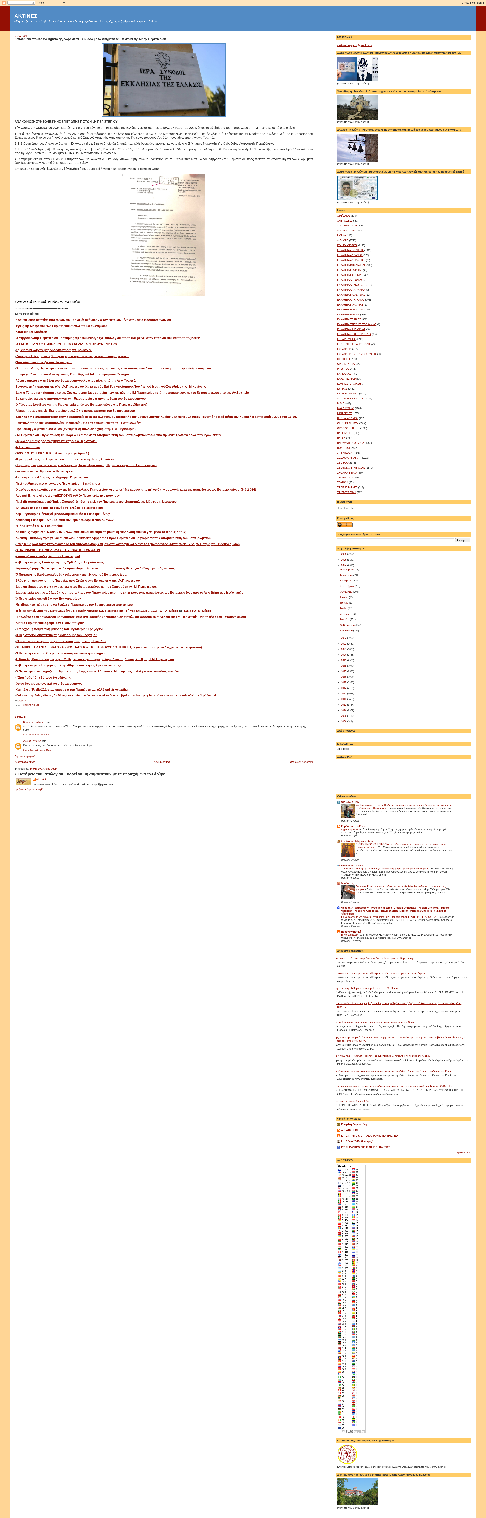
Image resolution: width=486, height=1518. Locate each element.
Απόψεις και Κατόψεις (31, 331)
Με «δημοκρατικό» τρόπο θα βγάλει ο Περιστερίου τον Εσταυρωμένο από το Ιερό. (74, 604)
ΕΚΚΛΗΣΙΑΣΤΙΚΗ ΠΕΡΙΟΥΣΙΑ (354, 334)
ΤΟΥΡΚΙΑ (342, 482)
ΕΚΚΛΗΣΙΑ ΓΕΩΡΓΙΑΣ (349, 270)
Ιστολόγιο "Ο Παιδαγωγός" (357, 1141)
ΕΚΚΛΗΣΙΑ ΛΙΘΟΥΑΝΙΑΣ (351, 289)
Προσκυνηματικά (351, 931)
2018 (344, 665)
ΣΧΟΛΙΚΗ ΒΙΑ (345, 477)
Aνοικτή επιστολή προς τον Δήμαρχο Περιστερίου (52, 477)
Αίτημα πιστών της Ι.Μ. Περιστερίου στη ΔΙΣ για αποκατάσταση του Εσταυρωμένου (75, 410)
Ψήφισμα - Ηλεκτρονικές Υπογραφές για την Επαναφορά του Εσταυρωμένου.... (72, 356)
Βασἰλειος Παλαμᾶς (34, 722)
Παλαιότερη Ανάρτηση (301, 761)
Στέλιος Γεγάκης (32, 741)
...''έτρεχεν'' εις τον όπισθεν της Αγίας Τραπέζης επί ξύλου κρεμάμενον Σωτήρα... (73, 374)
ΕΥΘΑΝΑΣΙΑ (344, 349)
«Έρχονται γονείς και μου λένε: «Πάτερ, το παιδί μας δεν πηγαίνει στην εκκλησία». (380, 973)
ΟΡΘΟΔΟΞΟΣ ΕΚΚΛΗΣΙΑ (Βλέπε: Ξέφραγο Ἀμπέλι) (52, 453)
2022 (344, 643)
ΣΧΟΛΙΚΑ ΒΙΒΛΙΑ (347, 472)
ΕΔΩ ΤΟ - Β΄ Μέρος (197, 610)
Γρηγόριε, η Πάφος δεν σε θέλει (351, 1101)
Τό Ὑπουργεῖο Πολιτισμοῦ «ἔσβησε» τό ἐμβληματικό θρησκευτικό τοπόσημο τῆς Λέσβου (382, 1055)
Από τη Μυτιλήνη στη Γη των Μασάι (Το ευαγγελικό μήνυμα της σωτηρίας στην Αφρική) (385, 868)
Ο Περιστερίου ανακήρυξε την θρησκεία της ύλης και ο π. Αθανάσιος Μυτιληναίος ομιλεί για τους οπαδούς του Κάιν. (98, 671)
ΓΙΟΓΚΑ (341, 235)
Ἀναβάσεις (347, 883)
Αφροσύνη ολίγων (350, 829)
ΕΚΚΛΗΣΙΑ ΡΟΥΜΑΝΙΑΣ (351, 309)
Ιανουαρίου (346, 630)
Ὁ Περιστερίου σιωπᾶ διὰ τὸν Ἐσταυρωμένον (48, 598)
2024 (344, 565)
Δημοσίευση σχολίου (26, 756)
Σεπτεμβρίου (347, 586)
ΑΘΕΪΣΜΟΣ (343, 215)
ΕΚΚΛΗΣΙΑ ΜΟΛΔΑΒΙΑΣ (351, 294)
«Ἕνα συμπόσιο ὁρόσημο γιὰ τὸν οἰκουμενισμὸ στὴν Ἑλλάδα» (61, 641)
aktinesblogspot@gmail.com (354, 45)
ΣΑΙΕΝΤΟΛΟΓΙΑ (346, 452)
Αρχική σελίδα (162, 761)
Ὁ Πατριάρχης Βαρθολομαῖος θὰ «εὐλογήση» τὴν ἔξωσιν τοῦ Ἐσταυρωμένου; (71, 574)
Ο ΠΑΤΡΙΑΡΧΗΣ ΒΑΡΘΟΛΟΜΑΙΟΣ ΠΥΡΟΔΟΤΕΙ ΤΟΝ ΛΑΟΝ (58, 550)
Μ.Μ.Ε (341, 403)
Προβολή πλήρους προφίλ (29, 789)
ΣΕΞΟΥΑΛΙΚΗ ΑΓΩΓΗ (349, 457)
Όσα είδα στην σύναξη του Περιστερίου (44, 362)
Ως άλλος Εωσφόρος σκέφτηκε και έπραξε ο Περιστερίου (56, 441)
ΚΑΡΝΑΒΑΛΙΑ (345, 373)
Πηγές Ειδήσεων (349, 935)
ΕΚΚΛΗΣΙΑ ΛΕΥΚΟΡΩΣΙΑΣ (352, 284)
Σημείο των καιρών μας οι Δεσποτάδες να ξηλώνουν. (54, 350)
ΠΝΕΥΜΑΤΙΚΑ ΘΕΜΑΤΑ (350, 443)
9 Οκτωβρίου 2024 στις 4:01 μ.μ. (37, 734)
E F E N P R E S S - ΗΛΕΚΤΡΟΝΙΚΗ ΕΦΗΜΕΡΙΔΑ (369, 1135)
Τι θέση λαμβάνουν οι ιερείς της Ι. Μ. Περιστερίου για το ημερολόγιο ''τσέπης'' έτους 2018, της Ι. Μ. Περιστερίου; (95, 659)
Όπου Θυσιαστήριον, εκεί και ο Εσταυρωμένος (49, 683)
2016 (344, 676)
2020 (344, 654)
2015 (344, 682)
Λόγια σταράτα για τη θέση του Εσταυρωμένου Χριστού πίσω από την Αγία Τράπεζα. (76, 380)
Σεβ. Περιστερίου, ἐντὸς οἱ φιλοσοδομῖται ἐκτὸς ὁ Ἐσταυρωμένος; (63, 514)
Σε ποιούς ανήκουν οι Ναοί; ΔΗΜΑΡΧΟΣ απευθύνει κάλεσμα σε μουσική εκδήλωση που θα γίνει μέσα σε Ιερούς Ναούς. (101, 532)
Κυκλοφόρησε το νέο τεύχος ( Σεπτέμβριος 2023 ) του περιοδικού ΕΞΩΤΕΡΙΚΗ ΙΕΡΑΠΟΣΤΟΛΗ (389, 917)
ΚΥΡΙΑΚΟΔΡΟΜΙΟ (347, 393)
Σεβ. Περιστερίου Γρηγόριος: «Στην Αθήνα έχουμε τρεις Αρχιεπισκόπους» (68, 665)
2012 (344, 699)
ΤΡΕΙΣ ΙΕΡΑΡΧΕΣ (347, 487)
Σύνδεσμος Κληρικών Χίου (357, 841)
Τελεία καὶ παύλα (28, 447)
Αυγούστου (346, 591)
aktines (41, 779)
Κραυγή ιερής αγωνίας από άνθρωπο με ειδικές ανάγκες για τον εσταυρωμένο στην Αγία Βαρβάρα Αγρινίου (93, 319)
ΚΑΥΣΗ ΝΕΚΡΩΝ (347, 378)
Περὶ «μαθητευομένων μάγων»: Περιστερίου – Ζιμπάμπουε (58, 483)
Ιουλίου (344, 597)
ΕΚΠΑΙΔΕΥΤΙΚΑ (346, 339)
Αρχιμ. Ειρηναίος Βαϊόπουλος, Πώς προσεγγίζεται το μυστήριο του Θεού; (374, 1022)
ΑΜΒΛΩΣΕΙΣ (344, 220)
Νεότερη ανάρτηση (25, 761)
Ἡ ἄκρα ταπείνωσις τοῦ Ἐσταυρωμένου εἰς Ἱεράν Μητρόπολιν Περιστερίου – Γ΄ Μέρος (77, 610)
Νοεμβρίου (346, 575)
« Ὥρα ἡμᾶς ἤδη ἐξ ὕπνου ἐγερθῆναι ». (43, 677)
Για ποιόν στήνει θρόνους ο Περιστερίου (44, 471)
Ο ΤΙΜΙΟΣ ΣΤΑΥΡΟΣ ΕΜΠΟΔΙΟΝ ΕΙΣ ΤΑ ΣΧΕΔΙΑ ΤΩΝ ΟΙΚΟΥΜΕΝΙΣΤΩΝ (66, 344)
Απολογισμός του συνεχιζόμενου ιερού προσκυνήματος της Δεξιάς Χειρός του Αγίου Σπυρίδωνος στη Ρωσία (393, 1071)
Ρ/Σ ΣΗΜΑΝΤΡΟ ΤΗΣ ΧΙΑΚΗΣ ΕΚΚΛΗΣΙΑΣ (365, 1147)
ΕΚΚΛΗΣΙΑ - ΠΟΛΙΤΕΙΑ (350, 250)
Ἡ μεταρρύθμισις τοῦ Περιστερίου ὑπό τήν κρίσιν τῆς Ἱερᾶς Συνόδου (65, 459)
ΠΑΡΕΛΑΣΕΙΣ (345, 433)
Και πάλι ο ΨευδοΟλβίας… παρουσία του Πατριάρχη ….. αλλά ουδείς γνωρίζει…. (73, 689)
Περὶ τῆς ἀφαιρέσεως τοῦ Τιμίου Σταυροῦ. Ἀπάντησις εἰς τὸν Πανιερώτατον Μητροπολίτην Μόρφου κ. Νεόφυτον (96, 501)
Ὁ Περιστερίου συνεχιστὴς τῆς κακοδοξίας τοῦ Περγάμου (56, 635)
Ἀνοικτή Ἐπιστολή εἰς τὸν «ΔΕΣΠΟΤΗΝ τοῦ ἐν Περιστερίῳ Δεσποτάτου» (68, 495)
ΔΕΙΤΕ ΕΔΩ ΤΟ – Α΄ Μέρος (159, 610)
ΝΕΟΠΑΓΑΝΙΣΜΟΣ (347, 418)
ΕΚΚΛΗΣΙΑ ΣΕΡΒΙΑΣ (349, 319)
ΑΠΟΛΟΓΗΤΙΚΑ (346, 230)
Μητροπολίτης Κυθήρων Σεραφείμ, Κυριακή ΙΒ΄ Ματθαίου (366, 988)
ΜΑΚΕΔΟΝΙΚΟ (345, 408)
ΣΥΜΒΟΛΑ (343, 462)
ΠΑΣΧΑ (341, 438)
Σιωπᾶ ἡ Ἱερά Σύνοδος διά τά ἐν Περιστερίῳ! (48, 556)
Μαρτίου (345, 619)
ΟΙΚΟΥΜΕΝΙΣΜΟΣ (31, 705)
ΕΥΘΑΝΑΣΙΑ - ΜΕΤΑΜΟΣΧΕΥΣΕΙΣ (356, 354)
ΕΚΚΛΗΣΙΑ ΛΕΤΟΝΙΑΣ (350, 280)
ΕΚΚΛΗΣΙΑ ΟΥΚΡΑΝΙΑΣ (350, 299)
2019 (344, 660)
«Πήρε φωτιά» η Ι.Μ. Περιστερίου (39, 525)
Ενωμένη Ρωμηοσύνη (354, 1124)
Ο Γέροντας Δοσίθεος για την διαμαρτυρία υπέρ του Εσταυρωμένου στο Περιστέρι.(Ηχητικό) (81, 404)
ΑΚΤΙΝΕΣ (25, 16)
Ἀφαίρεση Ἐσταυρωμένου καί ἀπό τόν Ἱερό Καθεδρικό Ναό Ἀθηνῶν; (65, 520)
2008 (344, 721)
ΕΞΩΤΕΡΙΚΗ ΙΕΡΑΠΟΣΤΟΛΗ (353, 344)
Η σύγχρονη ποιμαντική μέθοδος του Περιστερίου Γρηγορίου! (60, 629)
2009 (344, 715)
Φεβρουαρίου (347, 625)
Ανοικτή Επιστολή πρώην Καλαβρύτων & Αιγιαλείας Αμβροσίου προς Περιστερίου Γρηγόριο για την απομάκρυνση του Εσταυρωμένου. (113, 538)
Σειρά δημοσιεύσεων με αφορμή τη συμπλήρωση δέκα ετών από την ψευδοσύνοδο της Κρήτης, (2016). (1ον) (393, 1086)
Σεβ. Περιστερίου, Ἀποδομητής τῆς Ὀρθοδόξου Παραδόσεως (60, 562)
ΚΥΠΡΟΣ (342, 388)
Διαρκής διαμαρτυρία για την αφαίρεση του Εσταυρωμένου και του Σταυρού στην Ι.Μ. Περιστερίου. (86, 586)
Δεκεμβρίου (346, 569)
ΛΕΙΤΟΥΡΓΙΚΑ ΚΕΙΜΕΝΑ (351, 398)
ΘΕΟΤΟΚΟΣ (344, 359)
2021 (344, 649)
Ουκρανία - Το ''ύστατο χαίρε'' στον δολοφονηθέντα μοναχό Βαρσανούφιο (374, 958)
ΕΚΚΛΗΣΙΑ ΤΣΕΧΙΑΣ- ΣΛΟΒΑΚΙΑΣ (356, 324)
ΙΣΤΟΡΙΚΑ (343, 368)
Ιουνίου (344, 602)
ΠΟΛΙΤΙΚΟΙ (343, 448)
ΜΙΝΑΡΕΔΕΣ (344, 413)
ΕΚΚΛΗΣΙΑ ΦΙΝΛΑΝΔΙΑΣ (351, 329)
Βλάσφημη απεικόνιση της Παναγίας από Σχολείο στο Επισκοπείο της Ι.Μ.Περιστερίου (78, 580)
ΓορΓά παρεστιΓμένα (353, 826)
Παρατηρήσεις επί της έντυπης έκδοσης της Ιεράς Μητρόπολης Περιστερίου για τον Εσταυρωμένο (86, 465)
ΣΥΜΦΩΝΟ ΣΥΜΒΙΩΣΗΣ (351, 467)
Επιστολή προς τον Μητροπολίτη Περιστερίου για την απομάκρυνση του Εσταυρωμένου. (80, 422)
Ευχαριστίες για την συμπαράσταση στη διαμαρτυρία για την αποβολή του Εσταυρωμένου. (81, 398)
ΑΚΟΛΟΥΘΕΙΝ (349, 1130)
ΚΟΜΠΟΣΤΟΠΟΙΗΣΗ (349, 383)
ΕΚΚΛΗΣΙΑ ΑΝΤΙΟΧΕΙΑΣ (351, 260)
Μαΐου (344, 608)
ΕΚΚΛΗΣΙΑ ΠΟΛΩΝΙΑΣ (350, 304)
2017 (344, 671)
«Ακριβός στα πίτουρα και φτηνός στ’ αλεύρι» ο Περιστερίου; (59, 507)
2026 (344, 554)
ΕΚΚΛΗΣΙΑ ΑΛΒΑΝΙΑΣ (350, 255)
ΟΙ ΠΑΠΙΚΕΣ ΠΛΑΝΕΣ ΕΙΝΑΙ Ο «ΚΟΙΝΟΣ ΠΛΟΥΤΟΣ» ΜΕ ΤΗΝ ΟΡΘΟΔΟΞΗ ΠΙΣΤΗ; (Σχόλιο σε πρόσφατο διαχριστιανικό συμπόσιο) (109, 647)
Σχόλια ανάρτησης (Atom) (44, 768)
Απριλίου (345, 614)
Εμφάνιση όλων (463, 1152)
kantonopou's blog (352, 865)
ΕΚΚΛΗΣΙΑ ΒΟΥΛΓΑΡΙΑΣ (351, 265)
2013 (344, 693)
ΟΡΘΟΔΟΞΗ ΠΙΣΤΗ (348, 428)
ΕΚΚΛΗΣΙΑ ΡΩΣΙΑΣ (348, 314)
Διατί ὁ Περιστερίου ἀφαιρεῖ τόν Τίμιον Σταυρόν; (50, 623)
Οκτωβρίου (346, 580)
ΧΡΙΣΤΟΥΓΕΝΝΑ (346, 492)
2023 (344, 638)
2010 (344, 710)
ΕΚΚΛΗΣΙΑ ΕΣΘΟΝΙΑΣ (350, 275)
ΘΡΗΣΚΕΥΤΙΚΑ (346, 364)
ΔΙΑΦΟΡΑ (342, 240)
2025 (344, 559)
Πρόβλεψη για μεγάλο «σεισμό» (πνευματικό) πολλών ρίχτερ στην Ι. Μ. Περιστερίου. (76, 429)
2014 (344, 688)
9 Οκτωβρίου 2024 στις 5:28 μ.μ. (37, 750)
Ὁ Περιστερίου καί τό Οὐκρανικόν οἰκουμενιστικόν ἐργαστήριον (61, 653)
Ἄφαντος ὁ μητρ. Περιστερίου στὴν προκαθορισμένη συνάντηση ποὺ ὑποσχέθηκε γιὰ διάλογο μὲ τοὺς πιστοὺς (95, 568)
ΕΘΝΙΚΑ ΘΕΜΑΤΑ (347, 245)
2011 (344, 704)
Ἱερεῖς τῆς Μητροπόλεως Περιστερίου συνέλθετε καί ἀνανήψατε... (62, 326)
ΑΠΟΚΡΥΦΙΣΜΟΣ (347, 225)
